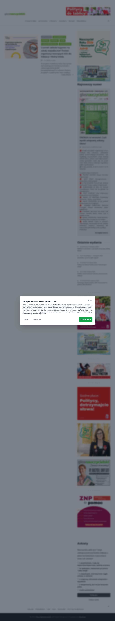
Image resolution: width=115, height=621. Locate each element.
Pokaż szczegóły (37, 319)
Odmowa (26, 319)
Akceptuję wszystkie (86, 319)
